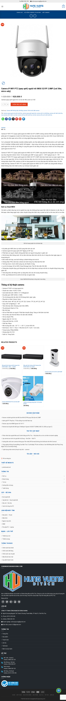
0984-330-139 (25, 1)
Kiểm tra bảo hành (7, 649)
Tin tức (4, 482)
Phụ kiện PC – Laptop (8, 527)
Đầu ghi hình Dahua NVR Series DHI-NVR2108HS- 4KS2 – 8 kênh (11, 366)
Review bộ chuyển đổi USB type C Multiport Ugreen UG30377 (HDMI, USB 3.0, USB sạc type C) (27, 426)
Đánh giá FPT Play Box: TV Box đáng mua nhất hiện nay (17, 420)
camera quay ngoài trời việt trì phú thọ (13, 113)
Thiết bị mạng (6, 539)
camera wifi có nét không (43, 113)
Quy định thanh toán (7, 560)
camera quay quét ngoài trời (29, 113)
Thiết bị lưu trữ (6, 536)
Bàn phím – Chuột (7, 515)
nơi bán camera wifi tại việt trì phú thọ (23, 115)
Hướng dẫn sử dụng (7, 485)
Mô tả (3, 129)
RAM (3, 524)
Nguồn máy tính (6, 521)
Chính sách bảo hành (8, 547)
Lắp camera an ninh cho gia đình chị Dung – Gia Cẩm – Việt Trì (18, 438)
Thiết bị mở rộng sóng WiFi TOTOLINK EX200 (32, 403)
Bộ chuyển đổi (6, 497)
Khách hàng (5, 479)
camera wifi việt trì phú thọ (56, 113)
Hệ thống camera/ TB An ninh (32, 12)
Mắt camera (45, 12)
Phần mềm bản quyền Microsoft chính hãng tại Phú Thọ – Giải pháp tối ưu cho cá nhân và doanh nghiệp (30, 435)
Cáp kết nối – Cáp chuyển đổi (10, 500)
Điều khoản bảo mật (7, 557)
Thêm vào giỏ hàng (19, 104)
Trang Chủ (5, 633)
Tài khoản (5, 646)
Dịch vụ (4, 476)
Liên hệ (4, 643)
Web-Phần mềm (27, 695)
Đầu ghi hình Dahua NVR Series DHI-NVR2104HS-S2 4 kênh (32, 366)
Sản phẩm (5, 636)
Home (13, 695)
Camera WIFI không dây (12, 110)
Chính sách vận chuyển (8, 554)
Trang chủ (20, 12)
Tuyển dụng (5, 488)
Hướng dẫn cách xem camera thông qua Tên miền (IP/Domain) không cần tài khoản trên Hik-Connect (29, 441)
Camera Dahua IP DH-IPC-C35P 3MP (53, 371)
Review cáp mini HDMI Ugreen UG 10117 (13, 423)
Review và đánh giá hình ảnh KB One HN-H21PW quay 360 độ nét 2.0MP (21, 417)
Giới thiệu (19, 695)
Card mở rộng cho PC (8, 506)
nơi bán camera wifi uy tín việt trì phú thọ (42, 115)
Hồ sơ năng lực (7, 458)
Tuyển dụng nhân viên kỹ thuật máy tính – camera (15, 449)
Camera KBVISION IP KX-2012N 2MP (11, 401)
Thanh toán (5, 639)
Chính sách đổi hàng (7, 550)
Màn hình (4, 518)
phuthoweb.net (6, 467)
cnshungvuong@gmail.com (38, 1)
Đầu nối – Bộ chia (7, 503)
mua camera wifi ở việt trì (7, 115)
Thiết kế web (24, 698)
